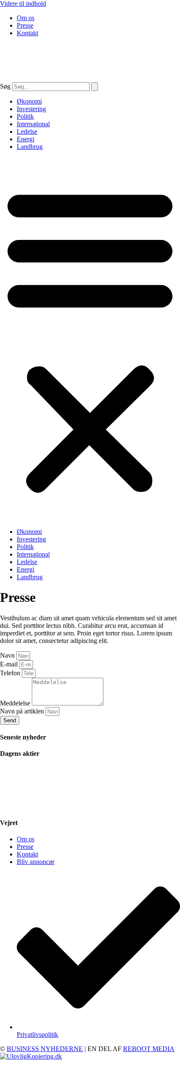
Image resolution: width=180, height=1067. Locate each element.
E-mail (9, 664)
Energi (25, 139)
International (33, 124)
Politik (25, 116)
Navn (8, 655)
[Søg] (94, 86)
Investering (31, 108)
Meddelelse (16, 703)
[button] (90, 339)
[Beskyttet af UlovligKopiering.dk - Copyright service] (31, 1056)
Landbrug (30, 146)
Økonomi (29, 101)
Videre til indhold (23, 3)
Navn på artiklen (23, 711)
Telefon (11, 673)
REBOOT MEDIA (149, 1048)
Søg (5, 86)
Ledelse (27, 131)
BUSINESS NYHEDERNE (45, 1048)
